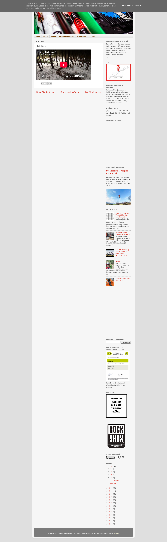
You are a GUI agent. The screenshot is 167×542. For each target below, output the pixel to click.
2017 (111, 497)
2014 (111, 488)
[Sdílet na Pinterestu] (51, 83)
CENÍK (93, 36)
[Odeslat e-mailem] (42, 83)
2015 (111, 491)
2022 (111, 512)
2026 (111, 524)
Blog (38, 36)
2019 (111, 503)
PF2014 (113, 483)
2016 (111, 494)
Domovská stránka (69, 92)
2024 (111, 518)
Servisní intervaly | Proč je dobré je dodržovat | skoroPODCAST (122, 252)
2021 (111, 509)
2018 (111, 500)
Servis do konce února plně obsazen (123, 233)
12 (112, 478)
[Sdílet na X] (46, 83)
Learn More (127, 6)
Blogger (116, 533)
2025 (111, 521)
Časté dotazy (82, 36)
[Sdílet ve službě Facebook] (48, 83)
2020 (111, 506)
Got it (138, 6)
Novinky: (119, 261)
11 (112, 475)
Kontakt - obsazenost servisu (62, 36)
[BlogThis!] (44, 83)
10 (112, 472)
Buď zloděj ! (114, 480)
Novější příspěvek (45, 92)
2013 (111, 466)
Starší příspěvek (93, 92)
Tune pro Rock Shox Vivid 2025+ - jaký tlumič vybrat (123, 215)
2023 (111, 515)
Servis (45, 36)
